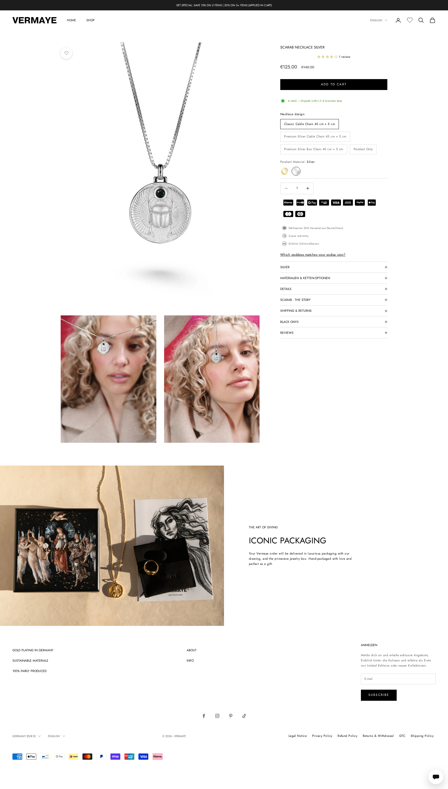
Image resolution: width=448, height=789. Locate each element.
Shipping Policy (422, 735)
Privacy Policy (322, 735)
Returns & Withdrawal (378, 735)
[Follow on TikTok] (244, 715)
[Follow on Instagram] (217, 715)
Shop (90, 20)
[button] (328, 56)
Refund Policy (347, 735)
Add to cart (334, 84)
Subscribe (378, 695)
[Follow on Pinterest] (230, 715)
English (376, 20)
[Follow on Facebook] (203, 715)
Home (71, 20)
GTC (402, 735)
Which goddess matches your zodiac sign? (313, 254)
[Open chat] (435, 776)
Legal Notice (298, 735)
